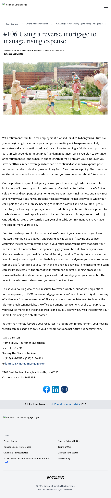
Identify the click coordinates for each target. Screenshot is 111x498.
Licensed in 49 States (68, 452)
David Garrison (12, 24)
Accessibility (64, 458)
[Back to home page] (26, 7)
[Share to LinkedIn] (55, 389)
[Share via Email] (64, 389)
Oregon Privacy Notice (69, 441)
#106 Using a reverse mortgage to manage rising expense (81, 23)
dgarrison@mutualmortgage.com (24, 363)
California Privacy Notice (15, 452)
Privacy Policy (10, 441)
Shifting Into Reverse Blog (37, 23)
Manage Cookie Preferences (17, 447)
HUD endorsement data (65, 404)
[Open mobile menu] (106, 7)
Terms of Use (64, 446)
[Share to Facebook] (46, 389)
